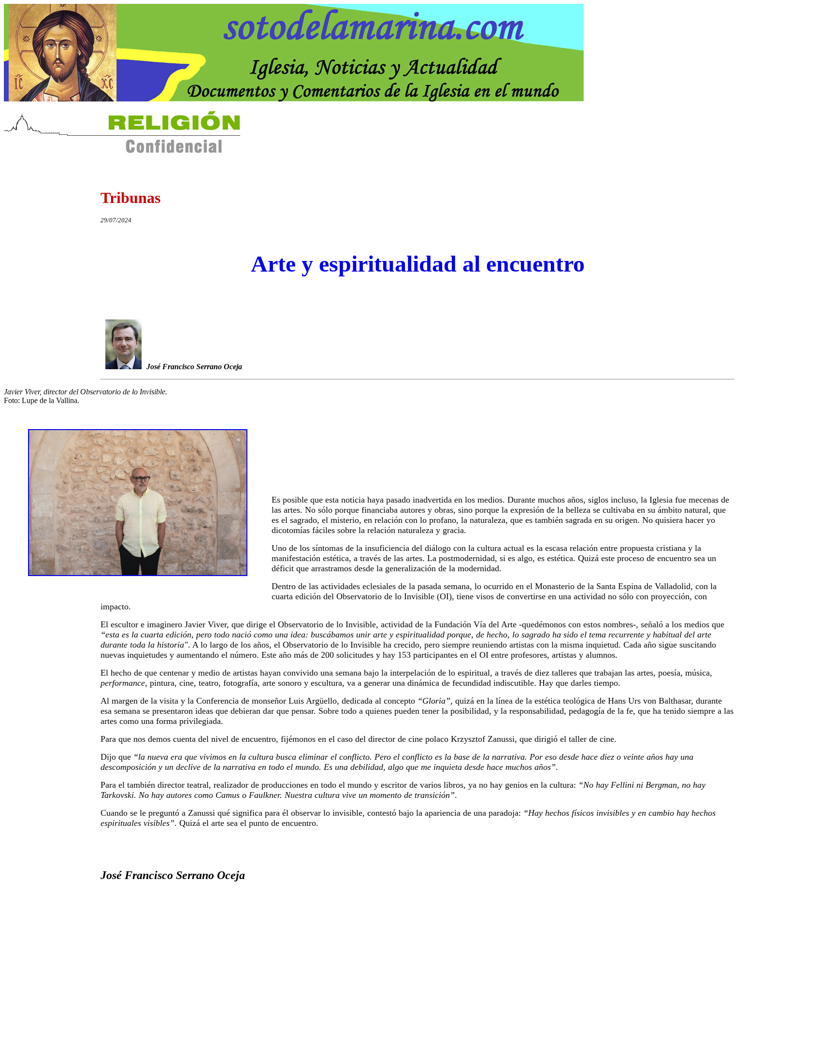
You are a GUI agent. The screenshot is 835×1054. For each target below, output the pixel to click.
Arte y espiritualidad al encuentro (418, 263)
